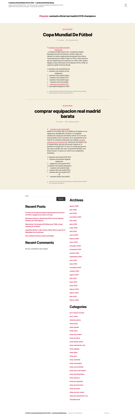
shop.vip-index (75, 389)
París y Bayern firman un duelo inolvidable (39, 236)
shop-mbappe (74, 349)
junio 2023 (73, 282)
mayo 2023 (73, 285)
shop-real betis (75, 360)
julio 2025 (73, 220)
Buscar (27, 196)
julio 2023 (73, 278)
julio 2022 (73, 296)
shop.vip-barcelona (76, 385)
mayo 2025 (73, 228)
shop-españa (74, 327)
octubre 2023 (74, 271)
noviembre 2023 (75, 267)
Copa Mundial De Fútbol (67, 34)
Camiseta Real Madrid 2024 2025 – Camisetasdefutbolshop (48, 413)
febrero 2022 (74, 300)
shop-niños (73, 352)
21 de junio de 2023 (73, 40)
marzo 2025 (74, 235)
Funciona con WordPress (75, 413)
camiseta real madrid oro (58, 183)
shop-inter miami (76, 334)
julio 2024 (73, 260)
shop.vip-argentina (76, 381)
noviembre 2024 (75, 249)
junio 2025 (73, 224)
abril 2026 (73, 213)
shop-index (74, 331)
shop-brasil (74, 323)
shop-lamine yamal (76, 342)
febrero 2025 (74, 239)
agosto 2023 (74, 275)
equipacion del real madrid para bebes (63, 93)
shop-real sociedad (76, 367)
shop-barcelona (75, 320)
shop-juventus (75, 338)
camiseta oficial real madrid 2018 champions (60, 91)
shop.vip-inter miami (77, 392)
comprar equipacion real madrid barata (67, 113)
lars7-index (74, 316)
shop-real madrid (76, 363)
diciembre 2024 (75, 246)
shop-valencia (75, 378)
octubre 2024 (74, 253)
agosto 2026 (74, 206)
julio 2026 (73, 210)
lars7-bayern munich (77, 313)
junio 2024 (73, 264)
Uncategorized (67, 29)
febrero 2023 (74, 289)
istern (62, 40)
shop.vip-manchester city (79, 396)
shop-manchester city (77, 345)
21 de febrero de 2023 (73, 121)
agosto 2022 (74, 293)
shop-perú (73, 356)
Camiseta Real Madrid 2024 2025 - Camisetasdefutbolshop (31, 3)
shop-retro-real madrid (78, 370)
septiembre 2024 (76, 257)
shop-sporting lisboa (77, 374)
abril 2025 (73, 231)
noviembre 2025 (75, 217)
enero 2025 (74, 242)
